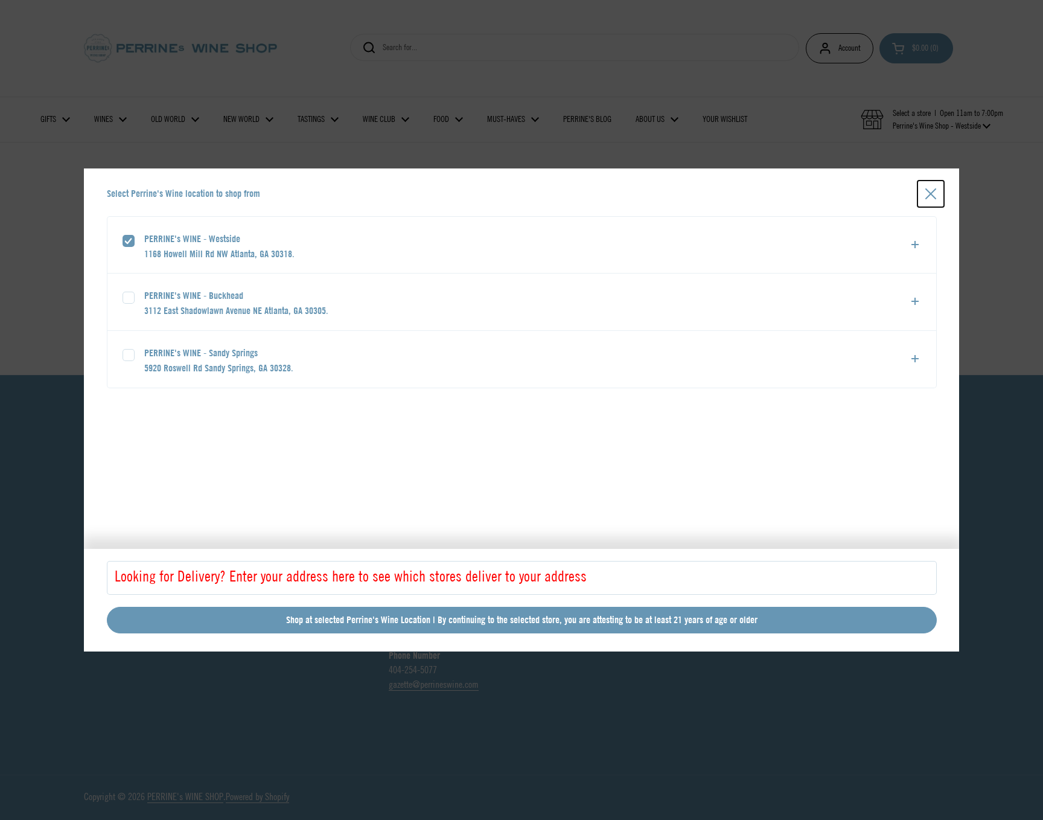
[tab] (521, 245)
